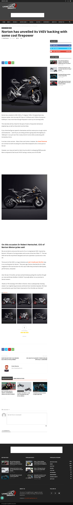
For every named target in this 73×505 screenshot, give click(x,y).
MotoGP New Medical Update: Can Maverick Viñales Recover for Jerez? (8, 393)
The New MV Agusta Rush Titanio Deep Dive (64, 75)
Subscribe (68, 51)
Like (69, 45)
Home (4, 22)
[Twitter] (68, 1)
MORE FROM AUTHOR (19, 378)
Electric (38, 22)
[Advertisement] (27, 15)
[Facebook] (66, 1)
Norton (5, 292)
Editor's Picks (8, 26)
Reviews (15, 22)
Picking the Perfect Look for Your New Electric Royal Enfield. (23, 394)
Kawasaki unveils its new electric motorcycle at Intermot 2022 (40, 476)
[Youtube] (70, 1)
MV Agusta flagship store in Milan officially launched (37, 358)
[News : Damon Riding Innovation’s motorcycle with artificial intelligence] (29, 463)
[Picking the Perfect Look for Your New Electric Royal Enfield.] (24, 387)
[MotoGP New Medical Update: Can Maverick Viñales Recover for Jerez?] (9, 386)
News (8, 22)
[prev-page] (2, 399)
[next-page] (5, 399)
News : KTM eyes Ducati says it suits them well (39, 469)
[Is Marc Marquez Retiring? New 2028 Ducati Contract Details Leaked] (53, 83)
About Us (54, 22)
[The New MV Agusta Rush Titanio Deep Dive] (40, 387)
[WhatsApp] (12, 62)
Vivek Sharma (6, 38)
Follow (68, 48)
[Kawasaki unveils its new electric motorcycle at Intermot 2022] (29, 476)
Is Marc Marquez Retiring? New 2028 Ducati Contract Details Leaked (64, 82)
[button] (69, 22)
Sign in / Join (5, 1)
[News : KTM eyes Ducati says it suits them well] (29, 470)
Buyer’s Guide (23, 22)
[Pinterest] (9, 62)
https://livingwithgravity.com (16, 368)
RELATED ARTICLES (7, 378)
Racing (31, 22)
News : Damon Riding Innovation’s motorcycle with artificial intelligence (40, 463)
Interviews (46, 22)
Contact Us (61, 22)
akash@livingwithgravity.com (31, 498)
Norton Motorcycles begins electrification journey (10, 358)
